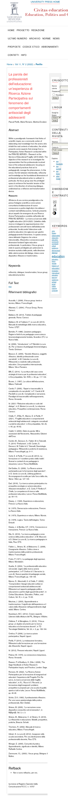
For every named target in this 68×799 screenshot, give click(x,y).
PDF (10, 286)
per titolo (58, 172)
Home (11, 30)
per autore (58, 167)
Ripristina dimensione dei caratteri (54, 205)
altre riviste (58, 177)
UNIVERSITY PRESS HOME (45, 1)
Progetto (23, 30)
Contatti (13, 55)
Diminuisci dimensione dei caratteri (54, 201)
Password (56, 91)
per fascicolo (59, 162)
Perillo (39, 64)
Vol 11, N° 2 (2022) (24, 64)
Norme (46, 38)
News (56, 38)
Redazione (38, 30)
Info (24, 55)
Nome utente (54, 87)
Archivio (34, 38)
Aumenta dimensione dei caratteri (54, 209)
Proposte (14, 46)
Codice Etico (31, 46)
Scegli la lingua (55, 113)
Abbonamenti (49, 46)
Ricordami (60, 95)
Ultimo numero (17, 38)
